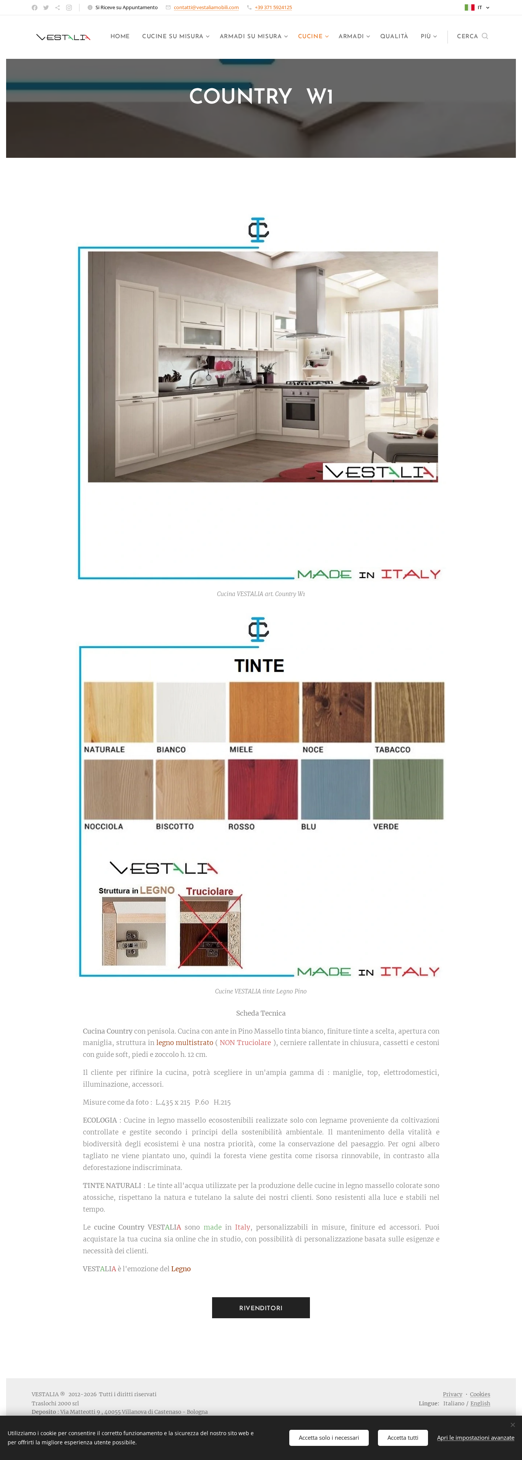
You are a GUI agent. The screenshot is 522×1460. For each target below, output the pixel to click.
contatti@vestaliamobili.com (206, 7)
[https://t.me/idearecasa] (57, 7)
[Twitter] (46, 7)
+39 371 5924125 (273, 7)
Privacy (452, 1394)
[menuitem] (122, 37)
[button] (472, 37)
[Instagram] (69, 7)
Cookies (480, 1394)
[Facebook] (34, 7)
